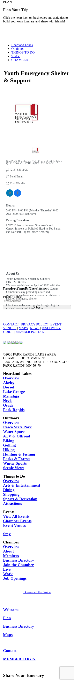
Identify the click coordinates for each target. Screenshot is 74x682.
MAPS (23, 328)
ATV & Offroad (16, 436)
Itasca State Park (17, 427)
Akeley (9, 382)
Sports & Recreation (20, 499)
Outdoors (17, 48)
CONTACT (11, 324)
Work (8, 574)
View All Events (16, 516)
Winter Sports (15, 463)
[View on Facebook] (17, 195)
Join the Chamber (18, 565)
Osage (8, 405)
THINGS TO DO (23, 52)
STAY (15, 56)
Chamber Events (17, 521)
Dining (9, 490)
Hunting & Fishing (19, 454)
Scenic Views (13, 468)
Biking (8, 440)
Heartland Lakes (22, 45)
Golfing (9, 445)
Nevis (7, 401)
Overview (11, 378)
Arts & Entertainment (21, 485)
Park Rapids (13, 410)
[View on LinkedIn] (9, 195)
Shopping (11, 494)
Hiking (9, 450)
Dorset (8, 387)
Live (6, 569)
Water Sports (14, 431)
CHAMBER (19, 60)
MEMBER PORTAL (30, 331)
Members (11, 556)
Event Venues (14, 525)
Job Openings (15, 578)
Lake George (14, 391)
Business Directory (18, 560)
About (8, 551)
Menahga (11, 396)
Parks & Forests (16, 459)
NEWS (34, 328)
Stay (7, 534)
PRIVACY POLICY (34, 324)
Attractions (12, 503)
